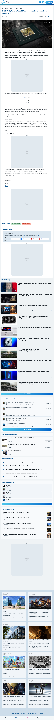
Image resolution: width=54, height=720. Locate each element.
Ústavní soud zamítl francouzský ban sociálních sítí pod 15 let (35, 284)
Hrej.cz (4, 519)
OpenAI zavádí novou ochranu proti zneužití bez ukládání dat (13, 640)
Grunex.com (5, 524)
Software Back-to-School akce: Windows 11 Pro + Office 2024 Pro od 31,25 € (39, 701)
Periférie (16, 8)
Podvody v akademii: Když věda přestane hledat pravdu (13, 648)
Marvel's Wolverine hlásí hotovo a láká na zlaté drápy (16, 512)
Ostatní (11, 8)
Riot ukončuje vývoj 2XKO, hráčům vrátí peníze (13, 676)
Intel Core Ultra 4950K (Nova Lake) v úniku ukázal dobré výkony (33, 339)
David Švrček (20, 388)
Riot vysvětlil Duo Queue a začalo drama (11, 669)
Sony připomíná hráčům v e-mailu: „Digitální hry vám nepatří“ (18, 523)
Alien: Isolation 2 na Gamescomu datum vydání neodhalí (39, 640)
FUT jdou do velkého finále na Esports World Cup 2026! (13, 618)
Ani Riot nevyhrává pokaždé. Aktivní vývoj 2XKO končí (39, 617)
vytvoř (37, 235)
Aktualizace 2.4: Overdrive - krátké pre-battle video (40, 673)
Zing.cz (4, 513)
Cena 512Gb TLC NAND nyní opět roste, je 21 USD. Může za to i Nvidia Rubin (35, 295)
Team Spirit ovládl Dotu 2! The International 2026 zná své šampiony (19, 534)
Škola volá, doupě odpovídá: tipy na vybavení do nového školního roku (39, 705)
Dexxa (21, 8)
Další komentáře (27, 429)
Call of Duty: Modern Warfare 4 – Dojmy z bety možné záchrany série (39, 647)
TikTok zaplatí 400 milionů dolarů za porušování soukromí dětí (13, 644)
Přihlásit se (49, 2)
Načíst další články (27, 393)
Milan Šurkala (21, 310)
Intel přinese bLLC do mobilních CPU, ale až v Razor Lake (34, 372)
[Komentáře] (49, 17)
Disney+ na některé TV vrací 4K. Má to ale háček (33, 305)
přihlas (24, 235)
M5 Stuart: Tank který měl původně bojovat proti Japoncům (39, 670)
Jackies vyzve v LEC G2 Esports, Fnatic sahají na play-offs (13, 673)
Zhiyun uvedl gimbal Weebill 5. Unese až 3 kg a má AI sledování (40, 697)
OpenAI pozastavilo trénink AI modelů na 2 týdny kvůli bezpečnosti (34, 361)
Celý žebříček (27, 504)
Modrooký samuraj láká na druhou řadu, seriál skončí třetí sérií (39, 613)
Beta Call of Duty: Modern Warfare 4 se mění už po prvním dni (18, 528)
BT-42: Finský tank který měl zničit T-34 (37, 676)
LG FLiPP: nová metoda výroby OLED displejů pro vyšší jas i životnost (34, 328)
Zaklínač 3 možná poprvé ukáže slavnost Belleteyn (13, 704)
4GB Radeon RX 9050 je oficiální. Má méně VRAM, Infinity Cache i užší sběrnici (33, 317)
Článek (6, 8)
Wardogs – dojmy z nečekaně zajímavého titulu (39, 643)
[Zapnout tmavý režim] (43, 2)
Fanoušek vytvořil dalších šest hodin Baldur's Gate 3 (16, 517)
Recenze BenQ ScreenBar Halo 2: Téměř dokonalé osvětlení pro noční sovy (33, 383)
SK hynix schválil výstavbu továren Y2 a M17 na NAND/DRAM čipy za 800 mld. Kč (32, 350)
